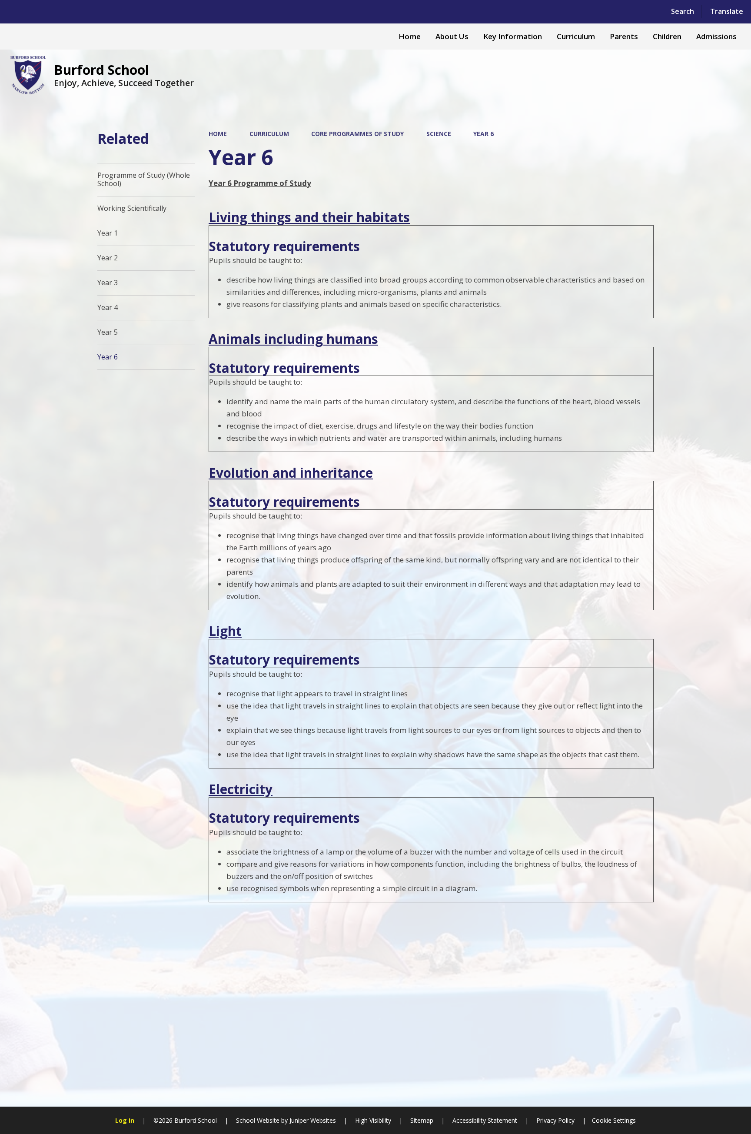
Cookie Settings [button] (614, 1120)
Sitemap (421, 1120)
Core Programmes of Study (357, 134)
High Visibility (373, 1120)
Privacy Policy (555, 1120)
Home (218, 134)
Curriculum (269, 134)
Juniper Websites (312, 1120)
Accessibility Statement (484, 1120)
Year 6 (483, 134)
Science (438, 134)
